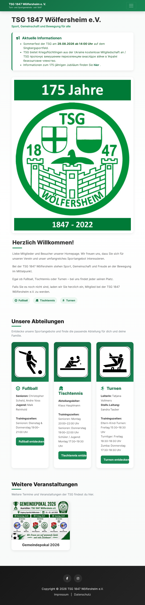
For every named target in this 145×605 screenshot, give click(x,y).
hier (97, 65)
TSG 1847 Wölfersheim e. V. (27, 5)
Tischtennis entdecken (74, 455)
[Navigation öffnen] (131, 5)
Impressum (61, 594)
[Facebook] (67, 578)
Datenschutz (82, 594)
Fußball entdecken (31, 441)
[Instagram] (78, 578)
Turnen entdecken (116, 459)
